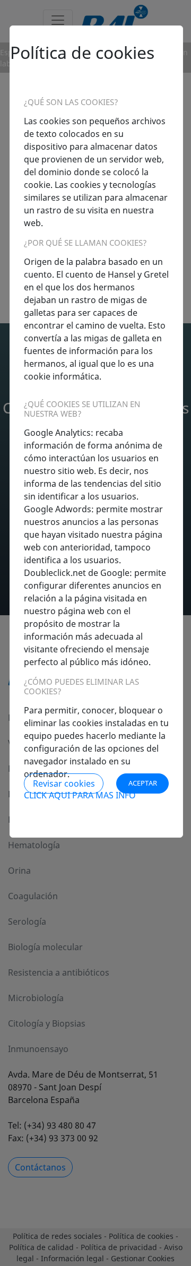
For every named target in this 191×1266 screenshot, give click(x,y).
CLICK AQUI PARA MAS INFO (80, 795)
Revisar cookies (64, 783)
